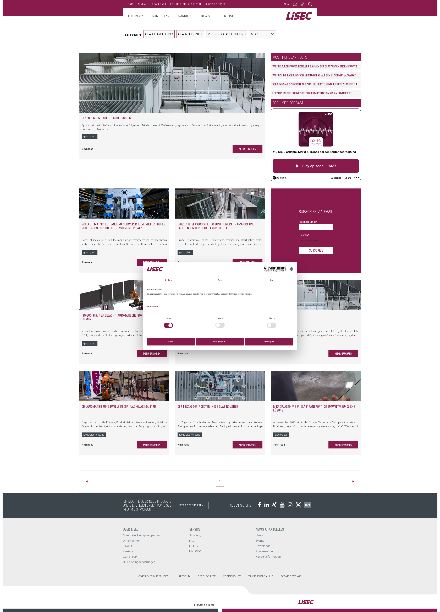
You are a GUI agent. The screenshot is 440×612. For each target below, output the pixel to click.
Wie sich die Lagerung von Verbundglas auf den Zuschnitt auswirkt (314, 75)
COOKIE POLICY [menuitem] (232, 576)
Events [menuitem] (260, 540)
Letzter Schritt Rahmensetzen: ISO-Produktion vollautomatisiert (312, 93)
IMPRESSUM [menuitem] (183, 576)
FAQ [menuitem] (192, 540)
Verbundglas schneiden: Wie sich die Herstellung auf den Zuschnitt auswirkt (319, 84)
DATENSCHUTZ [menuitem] (207, 576)
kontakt (143, 4)
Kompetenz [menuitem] (161, 16)
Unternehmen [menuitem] (131, 540)
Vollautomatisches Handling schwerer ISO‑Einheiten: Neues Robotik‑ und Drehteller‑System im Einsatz (123, 226)
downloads (159, 4)
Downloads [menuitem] (263, 546)
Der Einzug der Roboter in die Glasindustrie (208, 406)
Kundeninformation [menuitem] (268, 556)
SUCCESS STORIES (215, 4)
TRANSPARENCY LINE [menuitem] (260, 576)
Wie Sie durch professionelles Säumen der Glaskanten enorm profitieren (316, 66)
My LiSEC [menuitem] (195, 551)
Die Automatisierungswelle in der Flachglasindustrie (119, 406)
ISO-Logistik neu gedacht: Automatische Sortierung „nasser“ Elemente (124, 317)
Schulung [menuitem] (195, 535)
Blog (131, 4)
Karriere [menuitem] (185, 16)
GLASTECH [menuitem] (130, 556)
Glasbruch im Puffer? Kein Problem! (107, 118)
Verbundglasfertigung (227, 34)
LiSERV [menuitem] (193, 546)
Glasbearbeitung (159, 34)
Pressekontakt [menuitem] (265, 551)
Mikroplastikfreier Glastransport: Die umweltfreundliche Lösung (314, 408)
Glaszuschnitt (190, 34)
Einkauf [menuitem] (127, 546)
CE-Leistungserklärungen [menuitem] (139, 562)
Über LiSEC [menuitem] (227, 16)
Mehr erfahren (247, 149)
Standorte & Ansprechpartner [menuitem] (142, 535)
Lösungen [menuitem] (136, 16)
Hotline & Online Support (185, 4)
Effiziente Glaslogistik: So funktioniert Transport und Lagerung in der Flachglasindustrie (216, 226)
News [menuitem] (205, 16)
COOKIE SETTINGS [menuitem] (291, 576)
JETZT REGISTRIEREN (191, 505)
